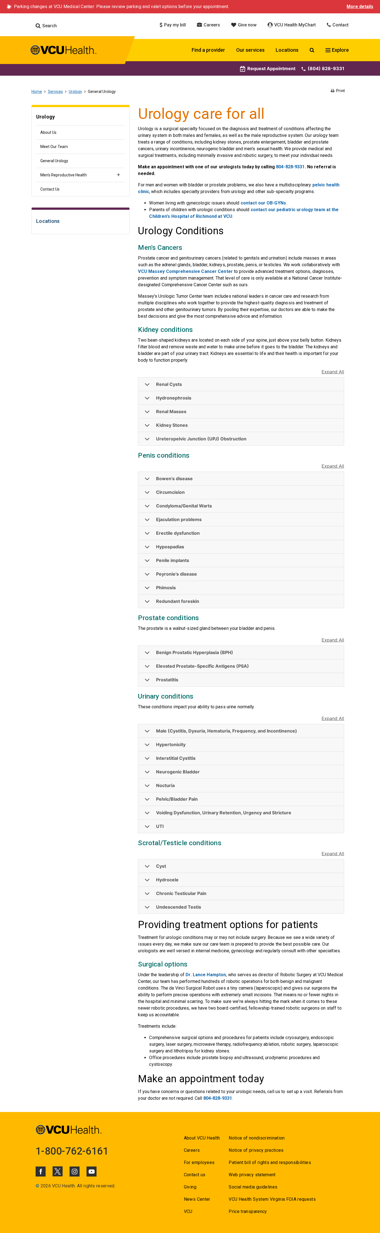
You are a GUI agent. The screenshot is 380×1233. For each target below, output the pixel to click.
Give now (246, 25)
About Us (48, 132)
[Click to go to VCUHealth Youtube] (92, 1172)
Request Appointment (271, 68)
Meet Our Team (54, 146)
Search (49, 25)
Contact (340, 25)
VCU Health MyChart (294, 25)
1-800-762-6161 (72, 1151)
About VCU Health (202, 1138)
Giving (190, 1187)
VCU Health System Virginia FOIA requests (272, 1199)
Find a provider (208, 50)
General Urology (54, 161)
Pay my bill (174, 25)
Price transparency (248, 1211)
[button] (241, 384)
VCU (188, 1211)
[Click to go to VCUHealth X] (58, 1171)
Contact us (194, 1174)
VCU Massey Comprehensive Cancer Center (185, 271)
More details (360, 6)
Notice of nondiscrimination (257, 1138)
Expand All (333, 371)
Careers (211, 25)
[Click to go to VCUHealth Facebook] (41, 1172)
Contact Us (50, 189)
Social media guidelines (253, 1187)
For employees (199, 1162)
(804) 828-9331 (326, 68)
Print (340, 90)
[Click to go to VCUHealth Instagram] (75, 1172)
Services (55, 91)
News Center (197, 1199)
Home (36, 91)
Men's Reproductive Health (63, 175)
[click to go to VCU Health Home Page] (63, 51)
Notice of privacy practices (256, 1150)
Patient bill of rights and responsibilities (270, 1162)
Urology (75, 91)
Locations (287, 50)
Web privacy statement (252, 1174)
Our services (250, 50)
